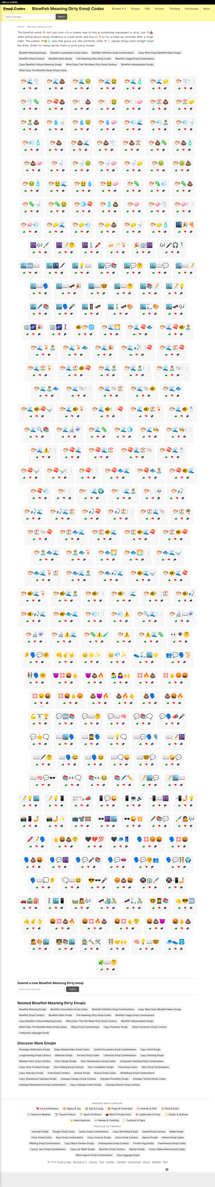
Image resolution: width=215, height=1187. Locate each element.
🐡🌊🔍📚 (36, 429)
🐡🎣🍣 (91, 511)
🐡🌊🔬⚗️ (68, 429)
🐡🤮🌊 (57, 184)
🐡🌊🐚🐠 (143, 388)
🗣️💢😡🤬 (149, 839)
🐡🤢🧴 (31, 184)
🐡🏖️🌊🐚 (152, 511)
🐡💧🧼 (107, 122)
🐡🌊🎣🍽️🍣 (137, 347)
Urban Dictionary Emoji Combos (149, 1026)
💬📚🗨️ (143, 716)
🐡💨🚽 (185, 122)
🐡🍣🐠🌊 (182, 470)
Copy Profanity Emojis (116, 1026)
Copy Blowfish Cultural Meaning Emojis (40, 64)
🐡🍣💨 (39, 491)
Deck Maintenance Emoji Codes (98, 1061)
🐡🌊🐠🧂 (181, 409)
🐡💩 (55, 143)
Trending (174, 8)
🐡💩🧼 (33, 163)
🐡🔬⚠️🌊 (64, 634)
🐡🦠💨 (157, 184)
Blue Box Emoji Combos (112, 1149)
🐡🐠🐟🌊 (65, 614)
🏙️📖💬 (159, 265)
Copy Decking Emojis (152, 1055)
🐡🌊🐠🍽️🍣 (107, 409)
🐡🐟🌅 (107, 552)
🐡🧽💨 (81, 225)
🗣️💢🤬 (178, 839)
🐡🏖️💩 (159, 102)
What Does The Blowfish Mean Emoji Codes (43, 70)
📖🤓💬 (146, 757)
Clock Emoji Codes (41, 1137)
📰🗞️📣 (81, 798)
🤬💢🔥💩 (94, 921)
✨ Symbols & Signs (134, 1120)
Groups (135, 8)
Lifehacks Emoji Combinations (120, 1055)
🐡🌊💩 (55, 81)
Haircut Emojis (150, 1137)
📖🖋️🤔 (42, 757)
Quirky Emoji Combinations (93, 1131)
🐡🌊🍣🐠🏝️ (175, 327)
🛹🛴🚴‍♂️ (133, 901)
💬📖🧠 (117, 716)
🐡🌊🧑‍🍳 (149, 429)
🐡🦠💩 (183, 184)
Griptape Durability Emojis (114, 1078)
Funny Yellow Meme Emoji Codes (167, 1149)
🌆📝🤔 (65, 245)
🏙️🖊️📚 (39, 306)
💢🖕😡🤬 (175, 675)
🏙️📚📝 (149, 286)
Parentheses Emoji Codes (172, 1143)
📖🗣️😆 (94, 757)
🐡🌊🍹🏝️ (43, 347)
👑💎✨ (117, 655)
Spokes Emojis (82, 1072)
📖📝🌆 (175, 737)
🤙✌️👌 (33, 921)
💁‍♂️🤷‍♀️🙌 (120, 675)
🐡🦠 (133, 184)
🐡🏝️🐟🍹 (78, 552)
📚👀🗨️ (71, 778)
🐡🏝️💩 (29, 122)
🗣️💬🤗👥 (146, 860)
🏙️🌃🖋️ (55, 265)
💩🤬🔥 (173, 696)
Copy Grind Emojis (150, 1049)
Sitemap (156, 1161)
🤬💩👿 (155, 921)
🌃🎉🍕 (185, 225)
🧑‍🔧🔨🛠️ (91, 942)
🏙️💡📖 (81, 265)
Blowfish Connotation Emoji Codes (69, 52)
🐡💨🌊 (133, 122)
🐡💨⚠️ (120, 614)
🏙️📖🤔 (123, 286)
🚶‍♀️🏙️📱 (55, 901)
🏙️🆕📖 (29, 265)
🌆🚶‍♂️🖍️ (91, 245)
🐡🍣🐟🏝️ (149, 470)
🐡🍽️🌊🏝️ (123, 491)
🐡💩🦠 (157, 143)
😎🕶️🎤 (97, 880)
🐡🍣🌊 (72, 450)
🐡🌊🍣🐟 (140, 327)
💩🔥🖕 (125, 696)
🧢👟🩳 (175, 942)
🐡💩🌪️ (106, 143)
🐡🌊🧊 (123, 429)
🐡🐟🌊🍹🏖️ (43, 573)
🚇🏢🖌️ (149, 880)
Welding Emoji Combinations (44, 1143)
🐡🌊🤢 (81, 81)
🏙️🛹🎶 (175, 306)
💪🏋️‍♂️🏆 (39, 716)
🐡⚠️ (123, 634)
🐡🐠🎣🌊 (33, 614)
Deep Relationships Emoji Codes (71, 1049)
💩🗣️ (149, 696)
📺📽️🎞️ (81, 819)
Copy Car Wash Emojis (82, 1149)
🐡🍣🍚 (30, 470)
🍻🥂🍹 (117, 245)
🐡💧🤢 (81, 122)
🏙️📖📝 (185, 265)
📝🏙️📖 (175, 778)
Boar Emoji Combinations (69, 1137)
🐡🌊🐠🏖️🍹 (146, 409)
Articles (159, 8)
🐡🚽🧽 (133, 163)
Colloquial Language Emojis (34, 1032)
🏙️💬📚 (107, 265)
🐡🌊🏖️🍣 (172, 347)
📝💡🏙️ (29, 798)
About (206, 8)
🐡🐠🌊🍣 (175, 573)
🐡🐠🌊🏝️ (65, 593)
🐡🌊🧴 (133, 81)
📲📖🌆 (159, 798)
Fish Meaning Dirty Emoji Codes (93, 58)
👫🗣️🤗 (36, 675)
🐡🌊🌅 (110, 327)
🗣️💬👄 (117, 860)
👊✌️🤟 (65, 655)
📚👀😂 (97, 778)
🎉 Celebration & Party (147, 1114)
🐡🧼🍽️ (183, 204)
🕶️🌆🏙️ (107, 819)
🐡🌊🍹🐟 (75, 347)
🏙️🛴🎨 (149, 306)
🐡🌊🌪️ (29, 81)
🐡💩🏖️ (131, 143)
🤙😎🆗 (185, 901)
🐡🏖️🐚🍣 (40, 532)
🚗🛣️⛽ (29, 901)
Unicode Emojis (40, 1131)
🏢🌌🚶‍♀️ (59, 327)
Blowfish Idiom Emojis (60, 58)
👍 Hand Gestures (80, 1120)
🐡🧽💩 (107, 225)
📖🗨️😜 (120, 757)
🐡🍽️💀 (152, 491)
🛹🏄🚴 (107, 901)
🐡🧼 (133, 204)
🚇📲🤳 (175, 880)
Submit (72, 989)
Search (61, 16)
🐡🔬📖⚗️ (182, 614)
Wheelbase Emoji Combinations (137, 1072)
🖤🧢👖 (120, 839)
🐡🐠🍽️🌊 (123, 593)
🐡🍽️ (64, 491)
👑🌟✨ (91, 655)
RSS (165, 1161)
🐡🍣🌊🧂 (172, 450)
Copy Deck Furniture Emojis (34, 1067)
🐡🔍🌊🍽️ (149, 614)
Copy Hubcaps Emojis (31, 1072)
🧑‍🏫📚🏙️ (65, 942)
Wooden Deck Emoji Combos (35, 1061)
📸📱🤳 (29, 819)
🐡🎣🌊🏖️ (62, 511)
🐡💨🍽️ (94, 614)
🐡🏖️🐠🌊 (104, 532)
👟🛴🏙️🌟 (146, 655)
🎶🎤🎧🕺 (172, 245)
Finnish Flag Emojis (143, 1143)
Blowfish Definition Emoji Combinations (113, 52)
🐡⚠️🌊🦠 (151, 634)
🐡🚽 (57, 163)
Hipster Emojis (137, 1149)
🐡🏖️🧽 (185, 102)
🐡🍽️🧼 (133, 102)
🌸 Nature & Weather (39, 1114)
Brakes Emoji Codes (105, 1072)
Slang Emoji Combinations (85, 1026)
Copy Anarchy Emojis (99, 1137)
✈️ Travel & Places (65, 1114)
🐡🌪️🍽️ (185, 81)
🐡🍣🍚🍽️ (59, 470)
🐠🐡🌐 (85, 327)
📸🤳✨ (55, 819)
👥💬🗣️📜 (178, 655)
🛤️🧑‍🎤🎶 (81, 901)
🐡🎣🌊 (33, 511)
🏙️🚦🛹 (91, 306)
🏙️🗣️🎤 (65, 306)
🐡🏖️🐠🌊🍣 (140, 532)
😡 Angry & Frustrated (120, 1108)
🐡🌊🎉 (104, 347)
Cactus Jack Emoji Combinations (48, 1149)
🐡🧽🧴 (159, 225)
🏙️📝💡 (175, 286)
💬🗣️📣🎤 (172, 716)
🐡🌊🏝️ (107, 368)
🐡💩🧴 (183, 143)
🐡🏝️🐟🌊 (46, 552)
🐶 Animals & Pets (147, 1108)
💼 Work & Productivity (118, 1114)
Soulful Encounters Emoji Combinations (115, 1049)
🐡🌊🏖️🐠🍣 (75, 368)
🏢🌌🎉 (33, 327)
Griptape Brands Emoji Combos (123, 1084)
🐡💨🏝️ (159, 122)
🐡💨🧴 (31, 143)
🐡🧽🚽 (133, 225)
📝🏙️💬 (149, 778)
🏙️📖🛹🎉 (68, 286)
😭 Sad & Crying (94, 1108)
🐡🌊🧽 (159, 81)
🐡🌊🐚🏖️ (110, 388)
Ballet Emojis (176, 1131)
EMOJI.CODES (10, 2)
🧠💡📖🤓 (146, 942)
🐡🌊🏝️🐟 (46, 388)
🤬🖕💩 (181, 921)
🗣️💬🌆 (59, 860)
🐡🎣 (177, 491)
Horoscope (191, 8)
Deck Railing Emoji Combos (68, 1067)
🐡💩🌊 (80, 143)
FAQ (147, 8)
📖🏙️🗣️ (65, 737)
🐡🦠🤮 (57, 204)
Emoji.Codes (64, 1161)
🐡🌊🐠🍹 (72, 409)
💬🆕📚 (65, 716)
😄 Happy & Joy (72, 1108)
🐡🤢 (157, 163)
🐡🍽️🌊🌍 (91, 491)
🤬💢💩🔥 (62, 921)
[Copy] (36, 88)
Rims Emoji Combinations (155, 1067)
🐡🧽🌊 (55, 225)
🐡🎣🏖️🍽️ (120, 511)
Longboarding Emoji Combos (35, 1055)
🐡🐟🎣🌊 (110, 573)
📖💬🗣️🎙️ (146, 737)
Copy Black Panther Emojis (79, 1143)
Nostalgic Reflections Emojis (34, 1049)
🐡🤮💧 (83, 184)
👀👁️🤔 (180, 634)
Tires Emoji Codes (127, 1067)
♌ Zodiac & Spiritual (176, 1114)
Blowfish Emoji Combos (31, 58)
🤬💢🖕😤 (127, 921)
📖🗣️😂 (68, 757)
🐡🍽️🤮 (107, 102)
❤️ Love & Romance (47, 1108)
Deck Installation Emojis (101, 1067)
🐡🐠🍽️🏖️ (156, 593)
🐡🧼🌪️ (157, 204)
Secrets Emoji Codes (88, 1055)
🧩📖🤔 (107, 962)
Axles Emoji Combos (59, 1072)
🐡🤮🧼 (109, 184)
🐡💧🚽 (55, 122)
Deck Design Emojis (65, 1061)
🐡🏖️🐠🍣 (175, 532)
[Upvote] (24, 88)
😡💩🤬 (123, 880)
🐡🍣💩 (55, 102)
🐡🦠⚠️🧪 (96, 634)
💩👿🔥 (99, 696)
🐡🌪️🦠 (29, 102)
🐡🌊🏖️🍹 (40, 368)
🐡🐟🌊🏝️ (78, 573)
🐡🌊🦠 (97, 429)
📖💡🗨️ (117, 737)
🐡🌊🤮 (107, 81)
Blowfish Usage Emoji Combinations (134, 58)
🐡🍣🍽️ (88, 470)
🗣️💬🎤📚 (88, 860)
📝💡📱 (55, 798)
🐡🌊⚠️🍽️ (43, 450)
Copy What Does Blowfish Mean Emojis (159, 52)
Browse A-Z (119, 8)
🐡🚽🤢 (81, 163)
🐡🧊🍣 (83, 204)
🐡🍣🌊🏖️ (101, 450)
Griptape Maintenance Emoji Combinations (42, 1084)
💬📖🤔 (91, 716)
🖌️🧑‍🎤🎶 (185, 819)
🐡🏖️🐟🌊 (72, 532)
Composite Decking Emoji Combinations (141, 1061)
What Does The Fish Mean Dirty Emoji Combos (91, 64)
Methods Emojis (63, 1055)
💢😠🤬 (41, 696)
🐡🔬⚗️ (35, 634)
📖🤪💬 (172, 757)
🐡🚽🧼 (107, 163)
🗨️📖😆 (71, 880)
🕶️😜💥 (133, 819)
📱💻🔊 (133, 798)
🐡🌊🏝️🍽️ (136, 368)
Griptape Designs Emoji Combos (78, 1078)
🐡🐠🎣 (185, 593)
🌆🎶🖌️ (39, 245)
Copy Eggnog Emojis (128, 1155)
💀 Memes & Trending (106, 1120)
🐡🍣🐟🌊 (117, 470)
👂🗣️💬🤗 (36, 655)
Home (20, 26)
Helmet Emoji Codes (173, 1137)
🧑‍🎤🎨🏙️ (39, 942)
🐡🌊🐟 (172, 388)
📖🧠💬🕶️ (43, 778)
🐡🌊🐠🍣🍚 (37, 409)
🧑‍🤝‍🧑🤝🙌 (117, 942)
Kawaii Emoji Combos (153, 1131)
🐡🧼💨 (29, 225)
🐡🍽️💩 (81, 102)
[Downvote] (30, 88)
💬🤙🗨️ (39, 737)
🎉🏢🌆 (143, 245)
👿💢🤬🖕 (65, 675)
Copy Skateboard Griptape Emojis (37, 1078)
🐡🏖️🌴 (181, 511)
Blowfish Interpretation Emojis (137, 64)
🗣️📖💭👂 (43, 880)
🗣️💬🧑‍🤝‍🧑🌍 (178, 860)
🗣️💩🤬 (33, 860)
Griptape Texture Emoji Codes (149, 1078)
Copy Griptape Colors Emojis (85, 1084)
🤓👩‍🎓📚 (159, 901)
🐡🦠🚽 (31, 204)
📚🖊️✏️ (123, 778)
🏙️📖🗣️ (39, 286)
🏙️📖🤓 (97, 286)
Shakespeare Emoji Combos (113, 1143)
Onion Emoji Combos (126, 1137)
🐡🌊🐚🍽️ (78, 388)
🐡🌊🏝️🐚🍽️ (172, 368)
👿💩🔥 (94, 675)
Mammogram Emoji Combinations (94, 1155)
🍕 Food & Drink (170, 1108)
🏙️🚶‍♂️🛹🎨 (120, 306)
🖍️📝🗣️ (36, 839)
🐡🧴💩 (109, 204)
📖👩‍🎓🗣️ (91, 737)
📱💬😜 (107, 798)
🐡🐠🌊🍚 (143, 573)
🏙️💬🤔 (133, 265)
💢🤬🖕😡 (70, 696)
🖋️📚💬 (159, 819)
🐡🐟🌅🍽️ (136, 552)
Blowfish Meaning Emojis (32, 52)
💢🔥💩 (146, 675)
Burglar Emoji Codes (64, 1131)
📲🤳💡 (185, 798)
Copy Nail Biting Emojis (125, 1131)
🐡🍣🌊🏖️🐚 (137, 450)
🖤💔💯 (94, 839)
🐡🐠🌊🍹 (33, 593)
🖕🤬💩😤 (65, 839)
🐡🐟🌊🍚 (169, 552)
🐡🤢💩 (181, 163)
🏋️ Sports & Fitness (90, 1114)
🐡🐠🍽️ (94, 593)
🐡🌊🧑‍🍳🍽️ (178, 429)
